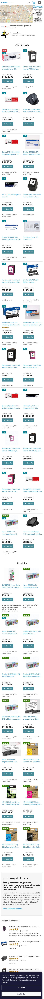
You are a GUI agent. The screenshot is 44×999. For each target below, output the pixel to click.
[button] (3, 14)
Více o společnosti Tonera (12, 900)
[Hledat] (29, 3)
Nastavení (21, 987)
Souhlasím (21, 994)
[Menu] (39, 3)
